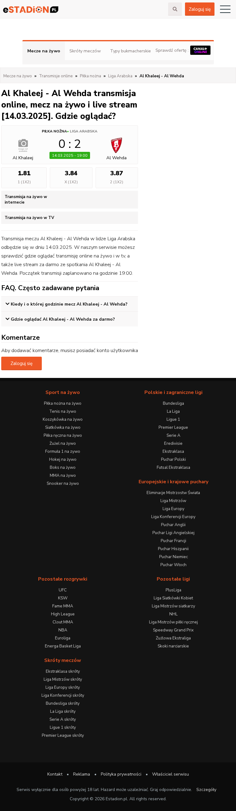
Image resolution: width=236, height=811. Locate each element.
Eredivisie (173, 443)
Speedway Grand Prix (173, 630)
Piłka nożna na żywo (62, 403)
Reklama (81, 774)
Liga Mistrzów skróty (63, 679)
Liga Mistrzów (173, 501)
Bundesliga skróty (63, 703)
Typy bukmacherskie (130, 51)
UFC (63, 590)
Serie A (173, 435)
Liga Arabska (83, 131)
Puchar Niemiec (173, 557)
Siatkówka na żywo (63, 427)
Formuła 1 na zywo (62, 451)
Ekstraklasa (173, 451)
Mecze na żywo (43, 51)
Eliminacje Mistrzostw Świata (173, 493)
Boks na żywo (63, 467)
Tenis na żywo (62, 411)
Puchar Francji (173, 541)
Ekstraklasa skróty (63, 671)
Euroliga (62, 638)
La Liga (173, 411)
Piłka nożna (54, 131)
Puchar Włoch (173, 565)
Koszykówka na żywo (63, 419)
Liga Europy (173, 509)
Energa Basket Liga (63, 646)
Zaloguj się (200, 9)
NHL (173, 614)
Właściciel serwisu (170, 774)
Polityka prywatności (121, 774)
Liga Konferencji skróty (62, 695)
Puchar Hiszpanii (173, 549)
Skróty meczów (85, 51)
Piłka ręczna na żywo (63, 435)
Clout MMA (63, 622)
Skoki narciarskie (173, 646)
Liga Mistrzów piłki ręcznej (173, 622)
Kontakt (54, 774)
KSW (63, 598)
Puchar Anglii (173, 525)
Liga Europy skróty (62, 687)
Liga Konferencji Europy (173, 517)
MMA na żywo (63, 475)
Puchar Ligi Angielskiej (173, 533)
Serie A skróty (62, 719)
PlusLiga (173, 590)
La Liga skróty (63, 711)
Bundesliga (173, 403)
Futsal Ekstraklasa (173, 467)
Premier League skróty (63, 735)
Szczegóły (206, 790)
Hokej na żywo (63, 459)
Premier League (173, 427)
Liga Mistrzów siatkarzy (173, 606)
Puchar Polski (173, 459)
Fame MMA (62, 606)
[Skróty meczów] (84, 9)
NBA (62, 630)
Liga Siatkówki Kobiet (173, 598)
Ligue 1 (173, 419)
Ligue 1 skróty (63, 727)
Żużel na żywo (62, 443)
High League (63, 614)
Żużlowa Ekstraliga (173, 638)
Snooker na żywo (63, 483)
